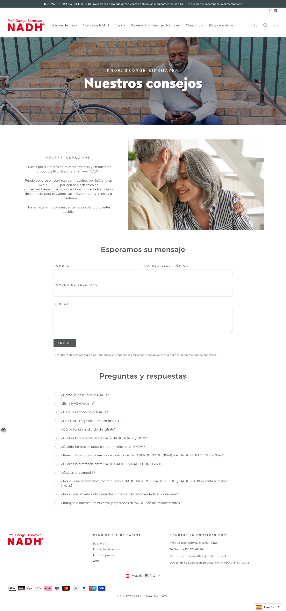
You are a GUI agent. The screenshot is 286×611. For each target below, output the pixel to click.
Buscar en (99, 543)
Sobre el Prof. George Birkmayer (155, 25)
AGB (96, 561)
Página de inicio (64, 25)
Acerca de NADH (95, 25)
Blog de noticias (221, 25)
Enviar (65, 342)
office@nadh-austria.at (41, 189)
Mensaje (62, 304)
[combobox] (268, 607)
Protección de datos (106, 549)
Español (269, 607)
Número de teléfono (76, 284)
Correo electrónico (166, 265)
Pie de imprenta (103, 555)
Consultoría (194, 25)
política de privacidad (184, 354)
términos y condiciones (148, 354)
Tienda (120, 25)
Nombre (61, 265)
